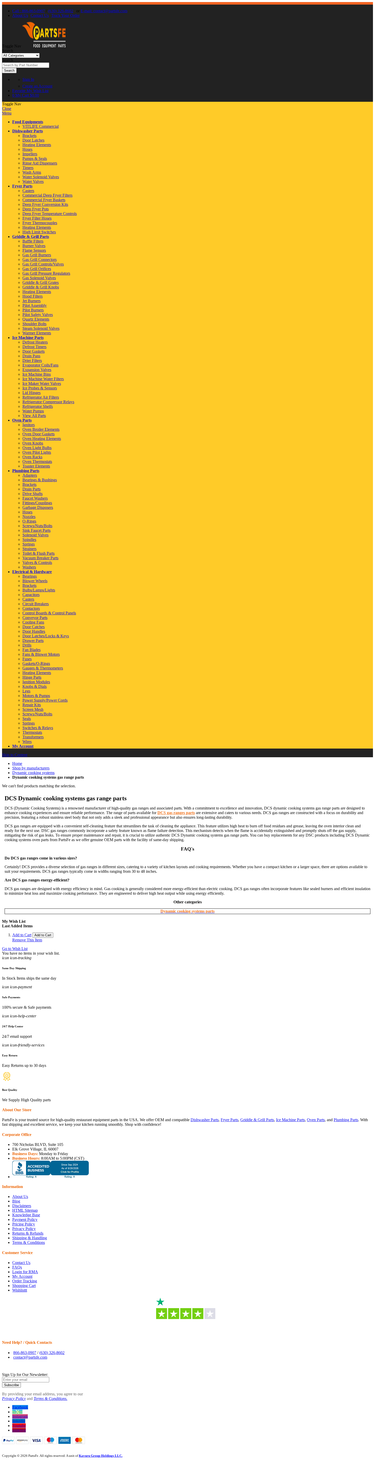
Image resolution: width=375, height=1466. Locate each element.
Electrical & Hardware (32, 572)
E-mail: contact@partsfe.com (104, 11)
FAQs (17, 1267)
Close (6, 108)
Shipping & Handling (29, 1238)
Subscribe (11, 1385)
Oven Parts (22, 420)
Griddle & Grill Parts (30, 236)
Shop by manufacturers (30, 768)
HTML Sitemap (25, 1210)
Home (17, 763)
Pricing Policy (23, 1224)
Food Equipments (27, 122)
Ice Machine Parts (28, 337)
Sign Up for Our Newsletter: (25, 1374)
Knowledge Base (26, 1215)
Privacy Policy (24, 1229)
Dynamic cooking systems (33, 772)
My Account (22, 746)
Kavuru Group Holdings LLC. (100, 1456)
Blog (16, 1201)
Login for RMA (25, 1272)
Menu (6, 113)
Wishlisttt (19, 1290)
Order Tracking (24, 1281)
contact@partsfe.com (30, 1357)
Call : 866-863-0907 (28, 11)
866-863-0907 (24, 1352)
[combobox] (25, 65)
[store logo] (44, 46)
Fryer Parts (22, 186)
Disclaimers (21, 1206)
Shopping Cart (24, 1285)
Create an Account (37, 86)
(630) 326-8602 (60, 11)
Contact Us (40, 15)
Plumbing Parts (25, 471)
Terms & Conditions (28, 1242)
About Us (20, 15)
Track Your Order (65, 15)
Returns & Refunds (27, 1233)
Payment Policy (25, 1219)
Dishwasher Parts (27, 131)
